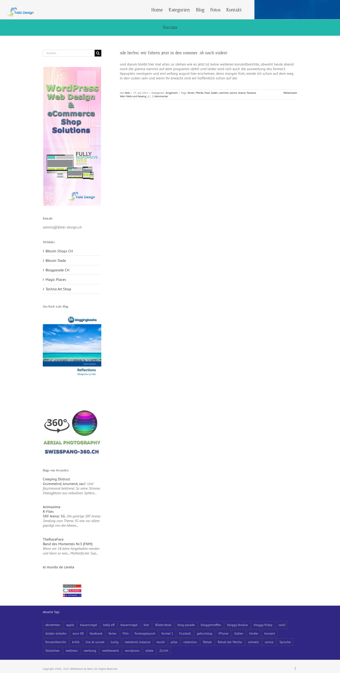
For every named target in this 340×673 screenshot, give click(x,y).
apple (70, 625)
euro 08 (78, 633)
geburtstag (204, 633)
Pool (207, 92)
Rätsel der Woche (230, 642)
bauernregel (88, 625)
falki (127, 92)
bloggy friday (263, 625)
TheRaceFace (53, 539)
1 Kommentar (160, 96)
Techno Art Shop (58, 289)
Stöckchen (52, 650)
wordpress (132, 650)
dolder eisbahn (56, 633)
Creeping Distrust (56, 479)
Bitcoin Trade (56, 260)
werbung (90, 650)
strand (241, 92)
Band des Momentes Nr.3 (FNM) (67, 544)
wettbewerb (110, 650)
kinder (253, 633)
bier (146, 625)
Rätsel (207, 642)
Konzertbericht (55, 642)
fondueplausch (145, 633)
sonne (233, 92)
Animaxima (51, 506)
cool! (281, 625)
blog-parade (186, 625)
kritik (76, 642)
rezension (190, 642)
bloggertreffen (211, 625)
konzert (269, 633)
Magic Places (56, 279)
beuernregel (129, 625)
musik (160, 642)
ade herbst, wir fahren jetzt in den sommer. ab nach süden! (173, 52)
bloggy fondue (237, 625)
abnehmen (52, 625)
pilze (174, 642)
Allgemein (172, 92)
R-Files (48, 511)
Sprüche (285, 642)
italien (238, 633)
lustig (115, 642)
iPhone (223, 633)
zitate (149, 650)
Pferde (199, 92)
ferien (191, 92)
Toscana (251, 92)
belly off (108, 625)
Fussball (185, 633)
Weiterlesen (290, 92)
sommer (224, 92)
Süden (214, 92)
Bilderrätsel (163, 625)
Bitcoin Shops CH (59, 251)
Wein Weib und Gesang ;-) (134, 96)
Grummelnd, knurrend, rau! (64, 483)
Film (126, 633)
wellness (72, 650)
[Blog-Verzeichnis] (72, 591)
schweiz (253, 642)
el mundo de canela (58, 567)
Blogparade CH (57, 270)
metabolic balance (137, 642)
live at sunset (95, 642)
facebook (96, 633)
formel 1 (167, 633)
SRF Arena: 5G (54, 516)
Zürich (163, 650)
